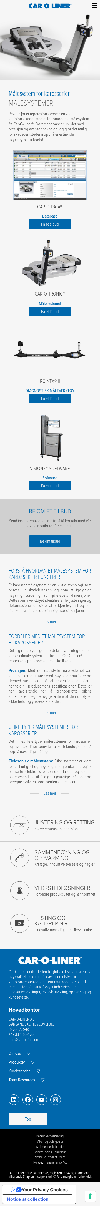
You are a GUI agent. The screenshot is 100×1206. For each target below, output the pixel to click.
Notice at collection (28, 1199)
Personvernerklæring (50, 1136)
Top (28, 1119)
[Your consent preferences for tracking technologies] (90, 1196)
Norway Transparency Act (50, 1162)
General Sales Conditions (50, 1151)
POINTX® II (50, 381)
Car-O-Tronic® (50, 293)
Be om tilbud (50, 541)
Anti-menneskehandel (50, 1146)
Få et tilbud (50, 224)
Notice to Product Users (50, 1156)
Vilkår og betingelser (50, 1141)
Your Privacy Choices (45, 1189)
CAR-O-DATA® (49, 206)
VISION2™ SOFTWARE (50, 468)
